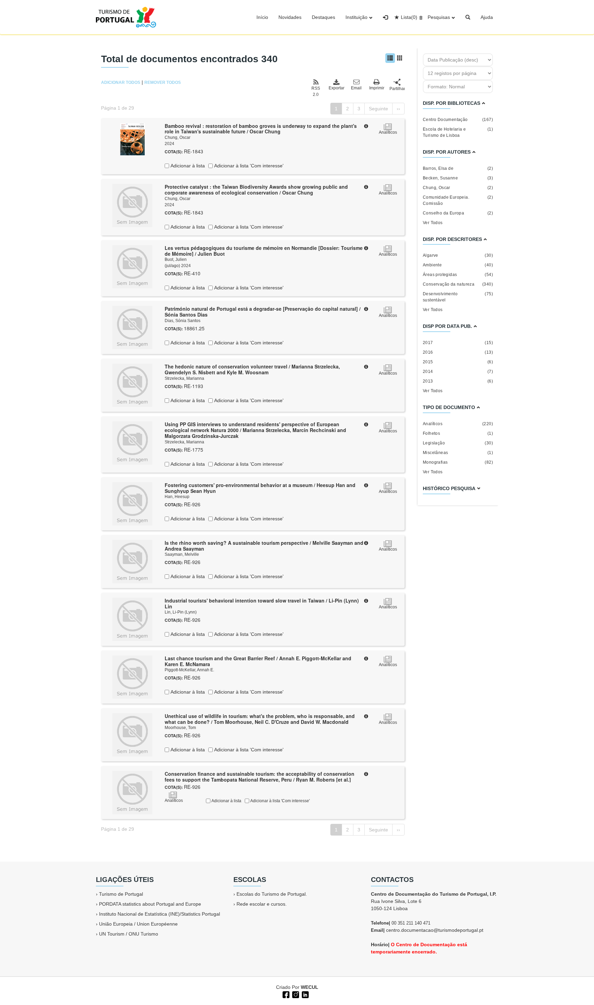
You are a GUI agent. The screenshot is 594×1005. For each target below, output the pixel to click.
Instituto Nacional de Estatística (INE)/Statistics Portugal (159, 914)
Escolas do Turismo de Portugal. (271, 894)
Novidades (289, 17)
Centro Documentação (458, 119)
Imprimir (376, 88)
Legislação (458, 443)
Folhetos (458, 433)
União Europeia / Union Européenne (138, 924)
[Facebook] (285, 994)
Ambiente (458, 265)
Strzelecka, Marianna (184, 378)
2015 (458, 362)
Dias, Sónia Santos (182, 320)
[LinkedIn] (304, 994)
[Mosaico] (400, 58)
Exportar (336, 88)
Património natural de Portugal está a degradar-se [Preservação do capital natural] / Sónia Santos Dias (263, 311)
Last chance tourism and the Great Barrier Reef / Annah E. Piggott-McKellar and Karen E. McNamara (258, 661)
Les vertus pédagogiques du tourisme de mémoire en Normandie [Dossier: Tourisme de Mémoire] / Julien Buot (264, 250)
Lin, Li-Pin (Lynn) (181, 612)
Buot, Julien (176, 259)
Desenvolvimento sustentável (458, 296)
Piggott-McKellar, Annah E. (189, 669)
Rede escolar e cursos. (261, 904)
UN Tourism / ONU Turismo (128, 934)
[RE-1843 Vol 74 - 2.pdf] (132, 138)
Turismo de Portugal (121, 894)
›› (398, 108)
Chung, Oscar (177, 137)
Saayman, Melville (182, 554)
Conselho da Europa (458, 213)
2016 (458, 352)
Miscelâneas (458, 452)
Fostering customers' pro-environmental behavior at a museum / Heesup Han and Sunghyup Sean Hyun (260, 488)
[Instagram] (295, 994)
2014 (458, 371)
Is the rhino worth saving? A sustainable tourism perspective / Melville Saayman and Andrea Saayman (264, 545)
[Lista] (390, 58)
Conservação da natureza (458, 284)
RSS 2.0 (315, 91)
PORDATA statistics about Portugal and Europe (150, 904)
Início (262, 17)
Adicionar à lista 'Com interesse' (248, 165)
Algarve (458, 255)
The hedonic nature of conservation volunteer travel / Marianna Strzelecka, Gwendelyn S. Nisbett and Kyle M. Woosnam (252, 369)
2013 (458, 381)
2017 (458, 342)
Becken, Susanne (458, 178)
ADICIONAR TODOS (120, 82)
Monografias (458, 462)
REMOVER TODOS (162, 82)
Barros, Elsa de (458, 168)
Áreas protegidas (458, 274)
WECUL (309, 987)
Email (356, 88)
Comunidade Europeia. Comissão (458, 200)
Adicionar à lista (187, 165)
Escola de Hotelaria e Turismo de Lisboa (458, 132)
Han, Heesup (177, 496)
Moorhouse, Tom (180, 727)
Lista (409, 17)
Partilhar (397, 88)
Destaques (323, 17)
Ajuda (487, 17)
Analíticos (458, 423)
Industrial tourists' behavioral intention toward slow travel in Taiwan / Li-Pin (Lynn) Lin (262, 603)
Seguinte (378, 108)
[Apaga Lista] (419, 17)
